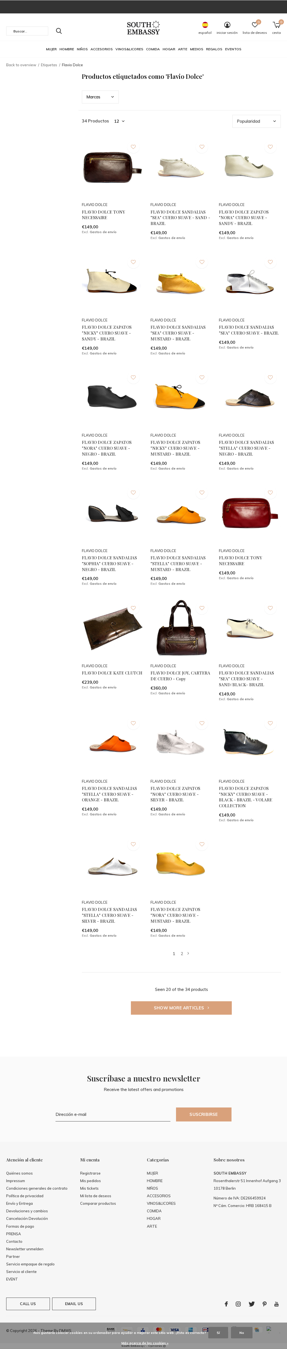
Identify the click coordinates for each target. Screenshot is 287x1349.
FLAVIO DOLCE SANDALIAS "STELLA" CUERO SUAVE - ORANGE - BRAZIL (109, 794)
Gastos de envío (103, 232)
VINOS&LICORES (129, 49)
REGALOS (214, 49)
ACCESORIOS (102, 49)
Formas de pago (20, 1226)
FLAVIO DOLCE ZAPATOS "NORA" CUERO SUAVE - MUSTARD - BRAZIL (175, 915)
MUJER (51, 49)
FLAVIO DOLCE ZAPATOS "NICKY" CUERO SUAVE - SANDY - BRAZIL (106, 333)
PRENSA (13, 1234)
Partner (13, 1256)
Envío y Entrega (19, 1203)
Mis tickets (89, 1188)
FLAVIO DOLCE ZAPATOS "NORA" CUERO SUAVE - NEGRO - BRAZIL (106, 448)
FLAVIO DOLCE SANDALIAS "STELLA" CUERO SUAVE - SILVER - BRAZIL (109, 915)
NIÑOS (82, 49)
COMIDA (153, 49)
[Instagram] (238, 1304)
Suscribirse (203, 1114)
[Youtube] (276, 1304)
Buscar (59, 31)
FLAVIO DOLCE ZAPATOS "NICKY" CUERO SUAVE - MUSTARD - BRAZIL (175, 448)
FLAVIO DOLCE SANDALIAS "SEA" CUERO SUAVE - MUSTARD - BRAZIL (178, 333)
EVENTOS (233, 49)
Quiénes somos (19, 1173)
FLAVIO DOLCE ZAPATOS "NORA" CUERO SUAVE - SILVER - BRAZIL (175, 794)
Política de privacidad (24, 1196)
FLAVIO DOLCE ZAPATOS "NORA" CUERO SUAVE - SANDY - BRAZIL (244, 217)
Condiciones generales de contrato (37, 1188)
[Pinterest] (265, 1304)
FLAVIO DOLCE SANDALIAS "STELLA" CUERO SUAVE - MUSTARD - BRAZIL (178, 563)
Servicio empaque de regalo (30, 1264)
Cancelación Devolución (27, 1218)
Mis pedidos (90, 1180)
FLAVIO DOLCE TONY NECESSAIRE (103, 215)
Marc (93, 97)
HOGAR (169, 49)
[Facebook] (226, 1304)
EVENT (12, 1279)
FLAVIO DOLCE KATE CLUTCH (112, 673)
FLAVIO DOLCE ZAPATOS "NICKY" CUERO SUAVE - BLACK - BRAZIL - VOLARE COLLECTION (245, 796)
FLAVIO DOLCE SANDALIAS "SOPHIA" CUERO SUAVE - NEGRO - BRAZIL (109, 563)
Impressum (15, 1180)
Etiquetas (49, 65)
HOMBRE (66, 49)
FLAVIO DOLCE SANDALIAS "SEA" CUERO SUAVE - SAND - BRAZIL (180, 217)
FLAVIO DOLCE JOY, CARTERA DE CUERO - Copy (180, 675)
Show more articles (179, 1007)
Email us (74, 1303)
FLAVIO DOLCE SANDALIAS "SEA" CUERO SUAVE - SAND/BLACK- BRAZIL (246, 678)
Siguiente (188, 954)
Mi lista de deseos (95, 1196)
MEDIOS (196, 49)
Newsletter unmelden (24, 1249)
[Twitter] (252, 1304)
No (241, 1333)
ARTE (182, 49)
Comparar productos (98, 1203)
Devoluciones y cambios (27, 1211)
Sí (218, 1333)
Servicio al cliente (21, 1271)
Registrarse (90, 1173)
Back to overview (21, 65)
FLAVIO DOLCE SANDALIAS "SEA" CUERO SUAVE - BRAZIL (249, 330)
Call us (28, 1303)
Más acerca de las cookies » (144, 1343)
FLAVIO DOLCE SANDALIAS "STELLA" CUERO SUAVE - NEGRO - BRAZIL (246, 448)
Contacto (14, 1241)
